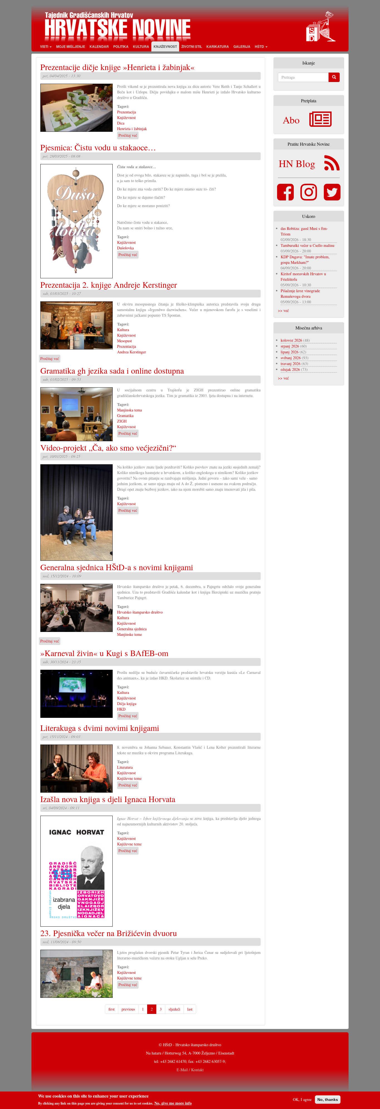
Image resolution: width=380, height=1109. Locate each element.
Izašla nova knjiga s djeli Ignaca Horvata (107, 798)
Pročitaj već (128, 135)
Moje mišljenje (70, 46)
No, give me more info (173, 1103)
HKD (121, 709)
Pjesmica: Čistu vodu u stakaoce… (98, 147)
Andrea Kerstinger (131, 351)
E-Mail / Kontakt (190, 1069)
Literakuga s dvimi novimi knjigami (99, 727)
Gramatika (125, 415)
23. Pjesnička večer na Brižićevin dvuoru (108, 932)
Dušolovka (125, 247)
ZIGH (122, 421)
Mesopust (124, 340)
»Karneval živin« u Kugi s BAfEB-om (104, 652)
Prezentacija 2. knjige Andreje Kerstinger (108, 284)
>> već (283, 310)
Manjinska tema (129, 410)
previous (128, 1009)
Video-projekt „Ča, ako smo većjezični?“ (108, 447)
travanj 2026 (290, 363)
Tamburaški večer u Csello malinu (307, 245)
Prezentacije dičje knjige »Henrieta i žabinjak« (117, 66)
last (190, 1009)
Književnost (165, 46)
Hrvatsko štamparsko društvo (140, 612)
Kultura (141, 46)
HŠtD (260, 46)
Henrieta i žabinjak (132, 128)
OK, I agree (302, 1099)
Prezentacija (126, 112)
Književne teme (129, 778)
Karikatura (217, 46)
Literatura (125, 767)
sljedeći (174, 1009)
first (111, 1009)
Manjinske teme (129, 634)
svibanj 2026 (291, 357)
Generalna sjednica (132, 628)
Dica (120, 123)
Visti (44, 46)
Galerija (241, 46)
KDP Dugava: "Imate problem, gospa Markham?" (305, 259)
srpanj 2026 (290, 346)
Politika (121, 46)
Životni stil (191, 46)
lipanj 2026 (289, 351)
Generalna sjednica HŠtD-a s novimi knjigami (116, 566)
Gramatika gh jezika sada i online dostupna (112, 370)
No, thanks (327, 1099)
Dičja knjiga (126, 703)
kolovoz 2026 (291, 340)
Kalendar (99, 46)
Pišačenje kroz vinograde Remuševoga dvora (300, 293)
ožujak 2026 (290, 369)
